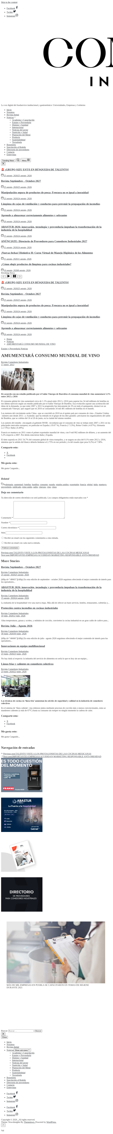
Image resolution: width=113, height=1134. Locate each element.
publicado (17, 487)
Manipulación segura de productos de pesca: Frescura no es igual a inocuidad (45, 192)
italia (96, 484)
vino (49, 487)
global (89, 484)
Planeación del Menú (21, 135)
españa (52, 484)
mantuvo (102, 484)
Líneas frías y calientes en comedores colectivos (27, 663)
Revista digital (13, 115)
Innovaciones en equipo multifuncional (23, 646)
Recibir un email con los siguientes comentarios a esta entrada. (31, 538)
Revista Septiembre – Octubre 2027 (21, 181)
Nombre (5, 522)
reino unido (27, 487)
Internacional (17, 127)
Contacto (10, 152)
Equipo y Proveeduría (21, 122)
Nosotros (10, 112)
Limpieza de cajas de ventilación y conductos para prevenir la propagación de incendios (50, 203)
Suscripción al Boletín (16, 147)
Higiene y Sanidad (20, 125)
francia (83, 484)
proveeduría (6, 487)
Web (3, 533)
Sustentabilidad (18, 140)
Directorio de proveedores (18, 149)
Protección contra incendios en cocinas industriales (29, 608)
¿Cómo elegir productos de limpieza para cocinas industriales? (36, 264)
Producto (16, 137)
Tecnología (17, 142)
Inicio (9, 110)
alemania (9, 484)
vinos (54, 487)
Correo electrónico (10, 527)
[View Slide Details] (56, 982)
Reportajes (11, 145)
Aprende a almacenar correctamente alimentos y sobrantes (34, 215)
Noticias (10, 117)
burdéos (35, 484)
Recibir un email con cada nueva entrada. (22, 543)
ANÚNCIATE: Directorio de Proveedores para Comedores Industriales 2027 (44, 241)
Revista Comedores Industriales (15, 362)
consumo (44, 484)
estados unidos (62, 484)
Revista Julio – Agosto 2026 (16, 625)
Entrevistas (11, 154)
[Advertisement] (56, 1010)
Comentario (7, 518)
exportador (74, 484)
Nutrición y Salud (20, 132)
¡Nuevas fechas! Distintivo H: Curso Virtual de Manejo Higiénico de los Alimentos (47, 252)
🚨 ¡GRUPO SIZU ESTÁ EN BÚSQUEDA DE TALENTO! (35, 169)
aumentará (18, 484)
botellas (27, 484)
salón (35, 487)
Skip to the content (9, 2)
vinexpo (42, 487)
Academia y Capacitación (23, 120)
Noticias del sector (20, 130)
